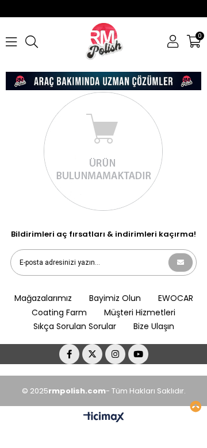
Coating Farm (59, 312)
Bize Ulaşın (153, 326)
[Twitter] (92, 354)
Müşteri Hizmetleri (139, 312)
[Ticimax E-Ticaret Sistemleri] (103, 417)
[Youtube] (138, 354)
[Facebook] (69, 354)
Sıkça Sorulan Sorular (74, 326)
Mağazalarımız (43, 298)
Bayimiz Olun (115, 298)
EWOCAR (175, 298)
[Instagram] (115, 354)
